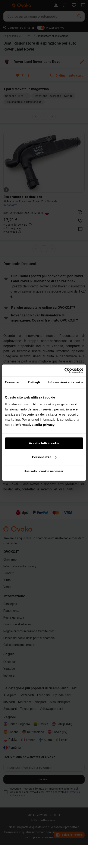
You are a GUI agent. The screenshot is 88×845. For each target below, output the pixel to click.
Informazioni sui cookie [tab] (65, 382)
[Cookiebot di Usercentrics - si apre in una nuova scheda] (64, 370)
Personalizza (41, 457)
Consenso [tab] (12, 382)
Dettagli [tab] (34, 382)
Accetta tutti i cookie (44, 443)
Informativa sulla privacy (35, 424)
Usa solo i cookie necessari (44, 471)
